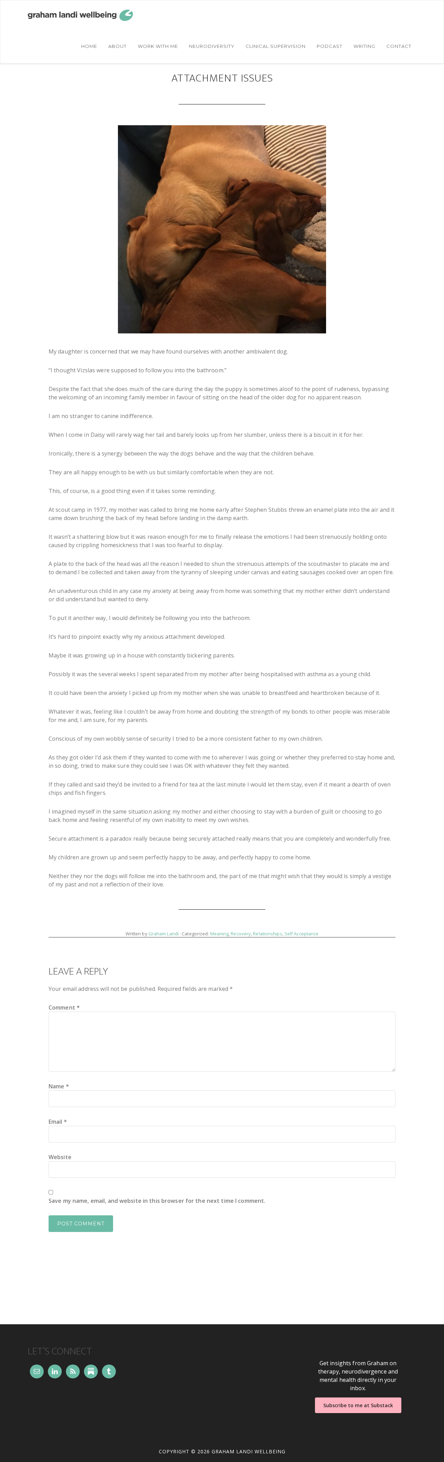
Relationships (267, 933)
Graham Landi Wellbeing (91, 15)
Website (60, 1157)
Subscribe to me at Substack (358, 1405)
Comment (64, 1007)
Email (58, 1121)
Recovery (241, 933)
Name (59, 1086)
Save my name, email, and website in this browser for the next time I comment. (157, 1201)
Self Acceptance (301, 933)
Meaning (219, 933)
